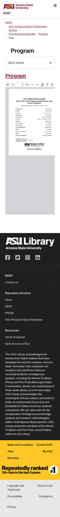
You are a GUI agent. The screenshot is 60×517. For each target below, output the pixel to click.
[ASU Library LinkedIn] (38, 257)
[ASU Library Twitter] (18, 257)
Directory (13, 458)
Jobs (10, 451)
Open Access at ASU (17, 343)
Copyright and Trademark (15, 487)
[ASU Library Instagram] (28, 257)
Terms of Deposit (15, 337)
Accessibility (14, 496)
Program (43, 34)
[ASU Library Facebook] (9, 257)
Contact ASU (44, 444)
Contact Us (11, 282)
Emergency (46, 496)
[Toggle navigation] (55, 5)
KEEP (6, 13)
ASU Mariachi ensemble (22, 34)
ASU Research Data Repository (24, 319)
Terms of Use (45, 485)
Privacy (11, 507)
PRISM (9, 313)
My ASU (48, 451)
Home (8, 299)
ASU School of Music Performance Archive (28, 28)
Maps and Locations (20, 444)
